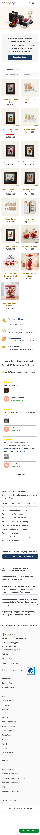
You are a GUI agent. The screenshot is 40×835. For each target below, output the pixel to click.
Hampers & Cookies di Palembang (16, 525)
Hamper (5, 740)
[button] (11, 74)
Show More (21, 475)
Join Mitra (5, 710)
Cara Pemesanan (8, 765)
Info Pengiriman (8, 769)
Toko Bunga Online (9, 722)
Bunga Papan (7, 735)
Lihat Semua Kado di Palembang (21, 556)
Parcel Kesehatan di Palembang (15, 522)
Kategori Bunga (24, 503)
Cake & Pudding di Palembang (14, 529)
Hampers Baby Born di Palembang (16, 537)
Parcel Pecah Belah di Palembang (16, 518)
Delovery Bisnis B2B (9, 753)
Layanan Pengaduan (9, 800)
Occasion (5, 748)
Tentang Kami (7, 683)
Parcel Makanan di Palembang (14, 510)
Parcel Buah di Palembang (12, 514)
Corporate (6, 705)
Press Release (7, 701)
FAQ (3, 787)
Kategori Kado (8, 503)
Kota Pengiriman (8, 687)
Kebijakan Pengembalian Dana (13, 778)
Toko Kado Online (8, 726)
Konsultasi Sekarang (21, 57)
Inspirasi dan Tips (8, 692)
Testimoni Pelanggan (10, 783)
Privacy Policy (7, 796)
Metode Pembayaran (10, 774)
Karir (3, 696)
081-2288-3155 (10, 646)
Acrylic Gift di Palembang (12, 541)
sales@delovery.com (12, 650)
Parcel (4, 744)
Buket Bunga (7, 731)
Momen (36, 503)
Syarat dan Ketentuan (10, 791)
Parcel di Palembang (10, 533)
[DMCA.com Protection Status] (14, 671)
